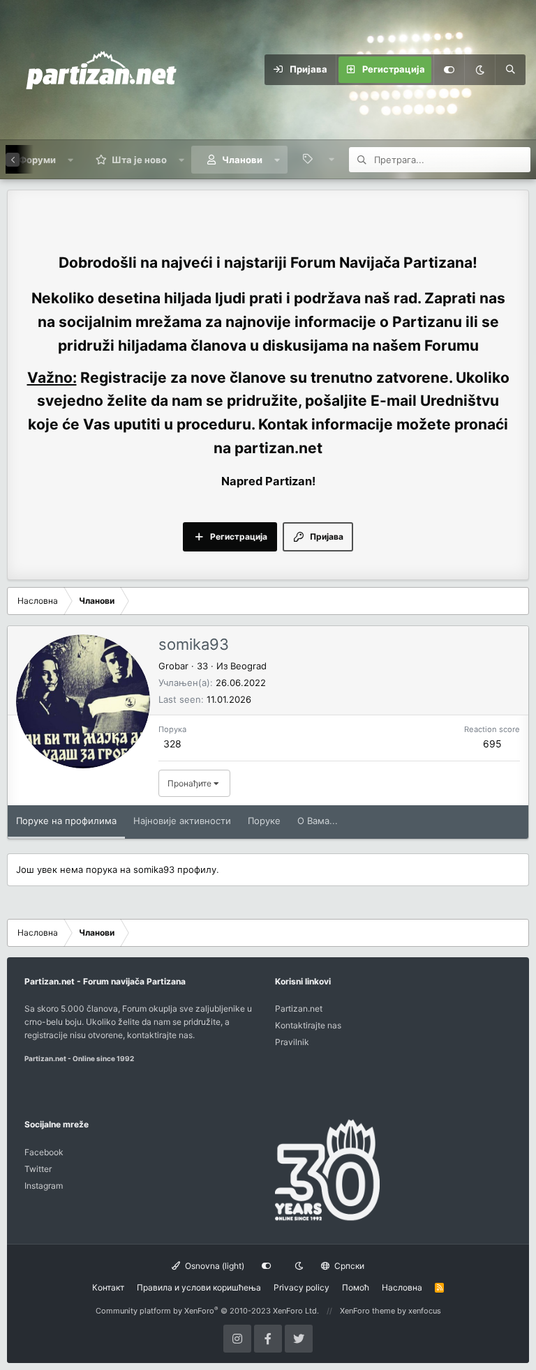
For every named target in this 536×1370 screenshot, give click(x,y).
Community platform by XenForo (207, 1311)
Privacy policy (301, 1287)
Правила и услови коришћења (199, 1287)
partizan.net (278, 448)
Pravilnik (292, 1042)
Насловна (402, 1287)
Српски (348, 1266)
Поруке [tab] (264, 820)
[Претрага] (510, 69)
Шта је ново (139, 159)
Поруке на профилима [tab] (66, 820)
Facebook (44, 1152)
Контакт (108, 1287)
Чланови (242, 159)
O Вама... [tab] (317, 820)
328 (172, 743)
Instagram (43, 1185)
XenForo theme (367, 1311)
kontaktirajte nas (160, 1035)
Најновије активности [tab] (182, 820)
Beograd (248, 665)
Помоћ (355, 1287)
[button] (71, 160)
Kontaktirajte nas (308, 1025)
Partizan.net (298, 1008)
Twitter (38, 1169)
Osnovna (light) (213, 1266)
